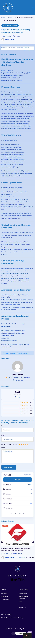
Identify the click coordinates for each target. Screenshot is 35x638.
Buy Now (17, 479)
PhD (20, 601)
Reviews (26, 48)
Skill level (9, 503)
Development (23, 593)
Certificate (9, 508)
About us (4, 593)
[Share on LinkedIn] (20, 513)
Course (10, 18)
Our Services (5, 599)
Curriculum (12, 48)
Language (9, 499)
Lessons (8, 489)
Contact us (4, 596)
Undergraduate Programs (10, 25)
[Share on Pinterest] (24, 513)
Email (3, 435)
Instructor (20, 48)
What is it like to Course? (9, 445)
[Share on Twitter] (15, 513)
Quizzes (8, 494)
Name (3, 426)
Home (3, 18)
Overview (4, 48)
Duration (8, 484)
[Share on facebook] (11, 513)
